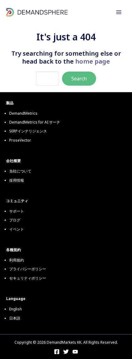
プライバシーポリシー (27, 269)
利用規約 (16, 260)
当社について (20, 171)
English (15, 309)
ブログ (14, 220)
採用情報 (16, 180)
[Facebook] (57, 351)
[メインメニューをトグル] (119, 12)
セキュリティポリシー (27, 278)
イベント (16, 229)
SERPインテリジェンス (28, 131)
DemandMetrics (23, 113)
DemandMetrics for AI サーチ (34, 122)
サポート (16, 211)
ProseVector (20, 140)
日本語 (14, 318)
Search (79, 78)
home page (92, 61)
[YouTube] (75, 351)
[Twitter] (66, 351)
